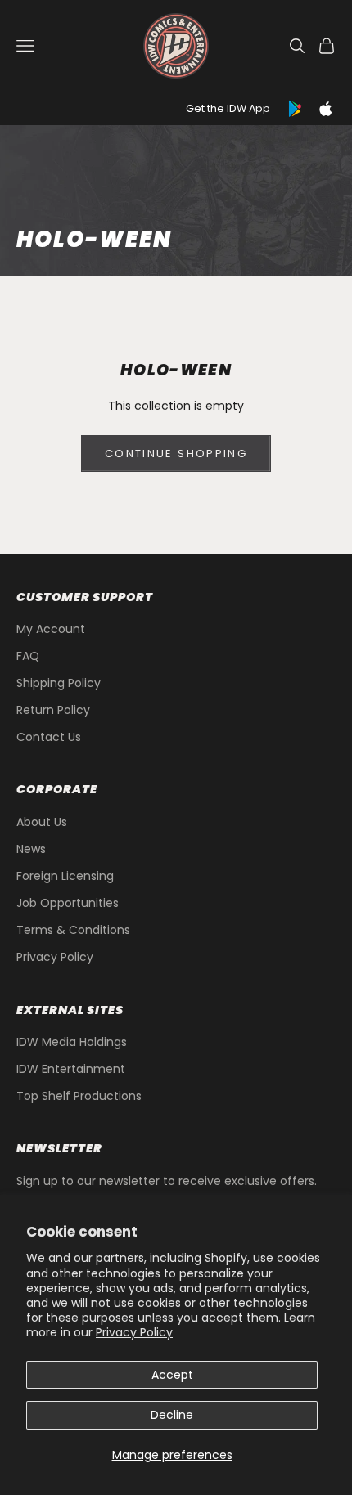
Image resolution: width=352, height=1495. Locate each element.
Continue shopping (176, 453)
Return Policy (53, 710)
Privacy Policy (134, 1332)
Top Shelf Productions (79, 1096)
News (31, 849)
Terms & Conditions (73, 930)
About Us (41, 822)
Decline (172, 1415)
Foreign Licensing (65, 876)
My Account (50, 629)
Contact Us (48, 737)
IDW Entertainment (70, 1069)
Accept (172, 1375)
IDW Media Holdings (71, 1042)
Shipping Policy (58, 683)
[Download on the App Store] (326, 109)
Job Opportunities (67, 903)
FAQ (27, 656)
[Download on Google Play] (296, 109)
